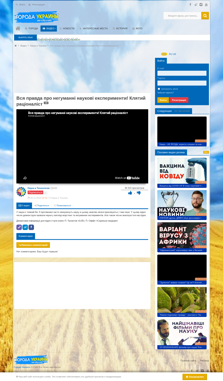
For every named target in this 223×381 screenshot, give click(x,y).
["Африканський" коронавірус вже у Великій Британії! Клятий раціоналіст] (182, 236)
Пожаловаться (63, 205)
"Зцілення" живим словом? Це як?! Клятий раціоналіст (183, 282)
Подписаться (35, 192)
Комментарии (26, 236)
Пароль (161, 78)
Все (206, 152)
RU (164, 54)
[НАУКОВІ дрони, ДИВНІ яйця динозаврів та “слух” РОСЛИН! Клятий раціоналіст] (182, 204)
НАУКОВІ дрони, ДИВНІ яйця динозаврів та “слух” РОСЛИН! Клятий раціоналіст (183, 218)
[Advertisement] (82, 71)
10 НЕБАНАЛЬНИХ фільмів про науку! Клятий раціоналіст (183, 347)
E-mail (160, 68)
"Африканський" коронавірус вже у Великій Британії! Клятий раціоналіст (183, 250)
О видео (25, 205)
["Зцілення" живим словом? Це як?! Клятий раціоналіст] (182, 268)
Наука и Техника (59, 198)
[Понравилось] (130, 193)
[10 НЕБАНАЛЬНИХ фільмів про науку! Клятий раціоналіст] (182, 333)
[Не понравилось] (138, 193)
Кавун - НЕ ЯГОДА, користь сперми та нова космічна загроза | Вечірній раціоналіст (183, 144)
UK (174, 54)
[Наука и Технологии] (21, 192)
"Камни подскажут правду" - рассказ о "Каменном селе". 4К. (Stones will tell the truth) (183, 315)
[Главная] (18, 28)
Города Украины (22, 367)
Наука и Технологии (39, 188)
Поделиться (43, 205)
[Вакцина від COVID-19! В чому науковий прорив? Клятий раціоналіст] (182, 172)
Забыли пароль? (165, 92)
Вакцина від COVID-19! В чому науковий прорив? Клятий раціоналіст (183, 186)
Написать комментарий (34, 245)
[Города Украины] (37, 17)
